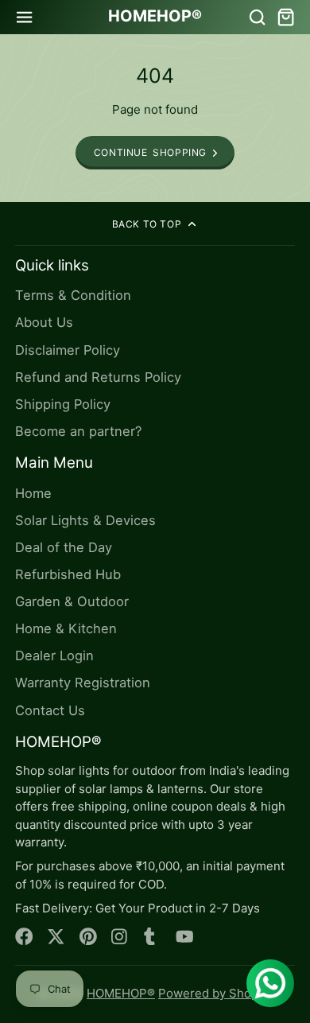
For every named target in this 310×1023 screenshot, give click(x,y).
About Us (44, 322)
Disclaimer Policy (67, 350)
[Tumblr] (153, 937)
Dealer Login (54, 655)
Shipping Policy (62, 404)
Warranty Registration (82, 682)
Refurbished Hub (68, 574)
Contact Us (50, 710)
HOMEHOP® (121, 993)
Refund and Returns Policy (98, 377)
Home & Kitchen (66, 628)
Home (33, 493)
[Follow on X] (56, 937)
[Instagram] (120, 937)
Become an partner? (78, 431)
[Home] (155, 16)
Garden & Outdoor (72, 601)
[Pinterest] (88, 937)
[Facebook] (24, 937)
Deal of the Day (63, 547)
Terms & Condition (73, 295)
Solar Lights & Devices (85, 520)
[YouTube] (185, 937)
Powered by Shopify (215, 993)
